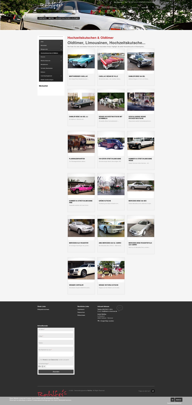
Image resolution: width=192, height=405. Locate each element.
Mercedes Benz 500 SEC (138, 201)
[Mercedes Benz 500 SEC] (140, 186)
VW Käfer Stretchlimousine (110, 159)
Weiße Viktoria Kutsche (108, 285)
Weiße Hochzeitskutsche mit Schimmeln (110, 117)
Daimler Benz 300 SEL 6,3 (78, 117)
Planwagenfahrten (77, 159)
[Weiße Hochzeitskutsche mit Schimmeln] (111, 101)
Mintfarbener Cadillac (78, 76)
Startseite (42, 18)
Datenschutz (81, 312)
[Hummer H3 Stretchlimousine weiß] (140, 144)
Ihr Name (41, 329)
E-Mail (40, 336)
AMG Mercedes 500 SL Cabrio (110, 243)
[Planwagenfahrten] (81, 144)
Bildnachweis (81, 315)
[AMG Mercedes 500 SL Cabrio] (111, 228)
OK (172, 399)
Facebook (153, 390)
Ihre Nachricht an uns (45, 350)
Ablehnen (178, 399)
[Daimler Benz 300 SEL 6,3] (81, 101)
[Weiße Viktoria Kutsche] (111, 270)
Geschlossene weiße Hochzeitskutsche (137, 117)
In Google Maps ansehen (106, 321)
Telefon (40, 343)
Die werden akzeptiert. (54, 359)
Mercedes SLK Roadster (78, 243)
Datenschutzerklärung (174, 403)
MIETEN (51, 18)
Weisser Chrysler (76, 285)
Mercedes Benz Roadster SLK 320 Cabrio (140, 244)
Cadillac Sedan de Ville (108, 76)
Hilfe (126, 2)
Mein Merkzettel (118, 2)
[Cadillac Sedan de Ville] (111, 61)
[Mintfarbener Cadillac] (81, 61)
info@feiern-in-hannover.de (146, 2)
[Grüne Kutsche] (111, 186)
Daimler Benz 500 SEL (137, 76)
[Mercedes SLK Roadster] (81, 228)
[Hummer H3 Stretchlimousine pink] (81, 186)
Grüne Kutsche (105, 201)
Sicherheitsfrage (43, 363)
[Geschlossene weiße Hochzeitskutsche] (140, 101)
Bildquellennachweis (43, 309)
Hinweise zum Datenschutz (50, 359)
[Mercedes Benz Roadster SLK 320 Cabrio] (140, 228)
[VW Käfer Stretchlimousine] (111, 144)
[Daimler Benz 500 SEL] (140, 61)
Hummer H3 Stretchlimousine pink (80, 202)
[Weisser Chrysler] (81, 270)
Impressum (81, 309)
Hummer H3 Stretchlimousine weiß (140, 159)
